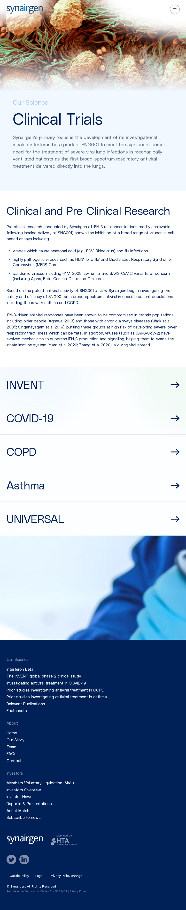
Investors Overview (24, 789)
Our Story (15, 739)
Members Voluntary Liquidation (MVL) (40, 782)
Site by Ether (78, 891)
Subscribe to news (24, 817)
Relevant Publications (26, 703)
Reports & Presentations (29, 803)
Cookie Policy (19, 876)
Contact (14, 760)
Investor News (19, 796)
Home (12, 732)
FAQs (11, 753)
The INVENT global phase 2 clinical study (44, 675)
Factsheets (17, 710)
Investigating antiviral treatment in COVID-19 (46, 682)
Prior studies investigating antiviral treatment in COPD (55, 689)
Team (11, 746)
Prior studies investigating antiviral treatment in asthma (57, 696)
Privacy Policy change (66, 876)
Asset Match (18, 810)
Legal (39, 876)
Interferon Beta (20, 669)
